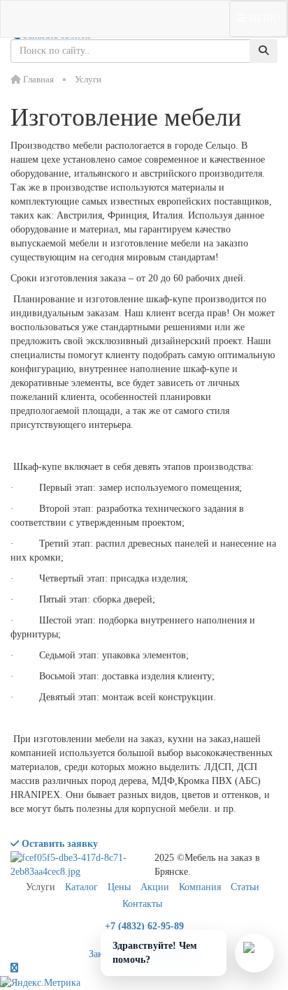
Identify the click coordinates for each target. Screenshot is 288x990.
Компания (200, 887)
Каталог (81, 887)
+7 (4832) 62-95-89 (144, 926)
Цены (119, 887)
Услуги (40, 887)
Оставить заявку (58, 843)
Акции (155, 887)
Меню (262, 18)
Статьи (245, 887)
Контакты (142, 904)
